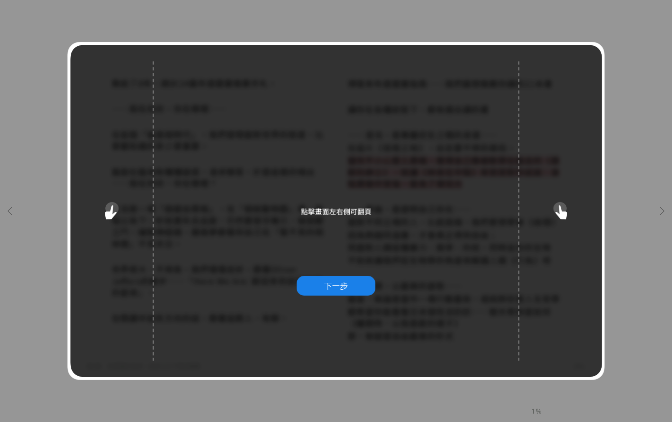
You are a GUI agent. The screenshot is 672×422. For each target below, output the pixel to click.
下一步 (336, 285)
